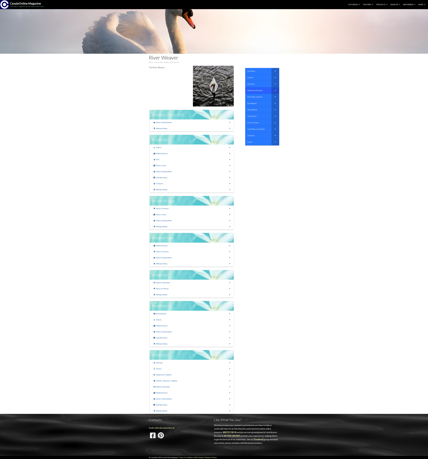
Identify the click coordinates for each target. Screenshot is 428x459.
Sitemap (207, 457)
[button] (192, 122)
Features (367, 4)
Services (394, 4)
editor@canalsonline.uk (164, 428)
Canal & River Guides (161, 62)
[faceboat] (259, 439)
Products (381, 4)
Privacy (214, 457)
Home (151, 62)
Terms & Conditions (186, 457)
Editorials (353, 4)
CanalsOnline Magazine (25, 3)
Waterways (408, 4)
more (421, 4)
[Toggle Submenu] (275, 71)
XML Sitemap (199, 457)
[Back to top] (423, 454)
